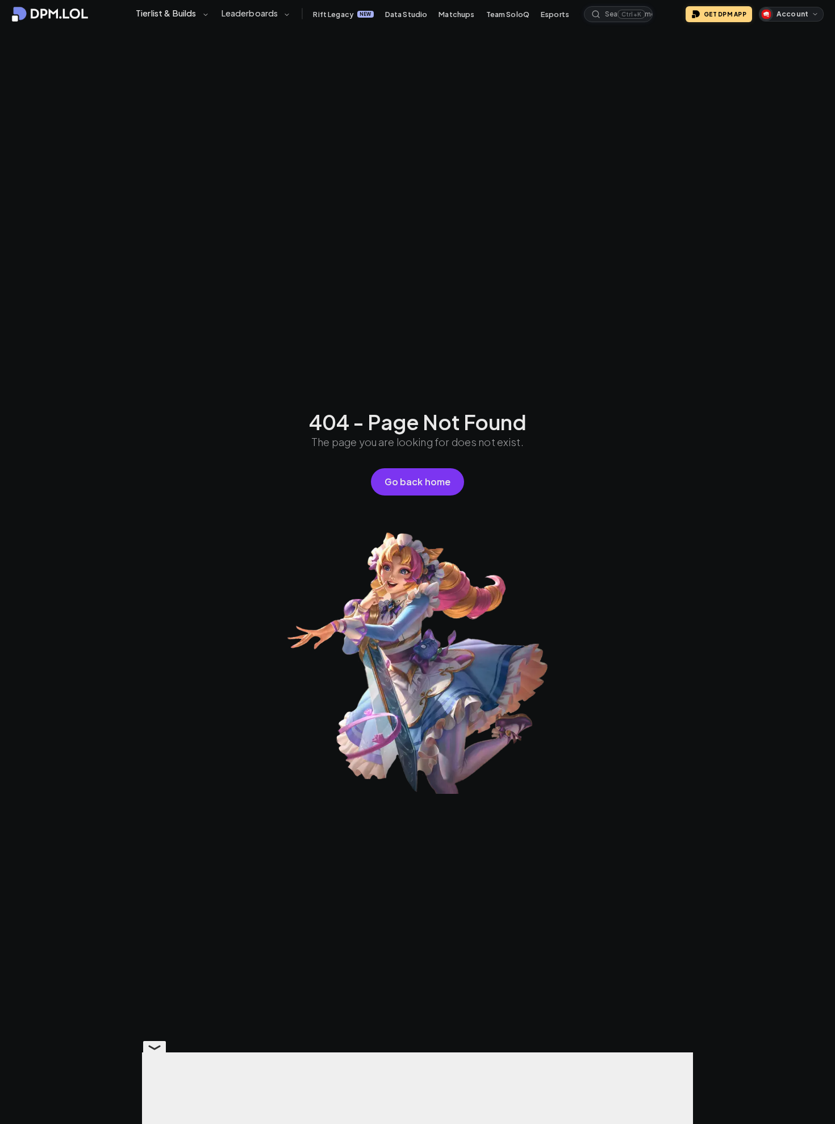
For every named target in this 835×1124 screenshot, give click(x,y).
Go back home (418, 482)
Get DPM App (725, 14)
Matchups (456, 14)
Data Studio (406, 14)
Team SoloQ (508, 14)
